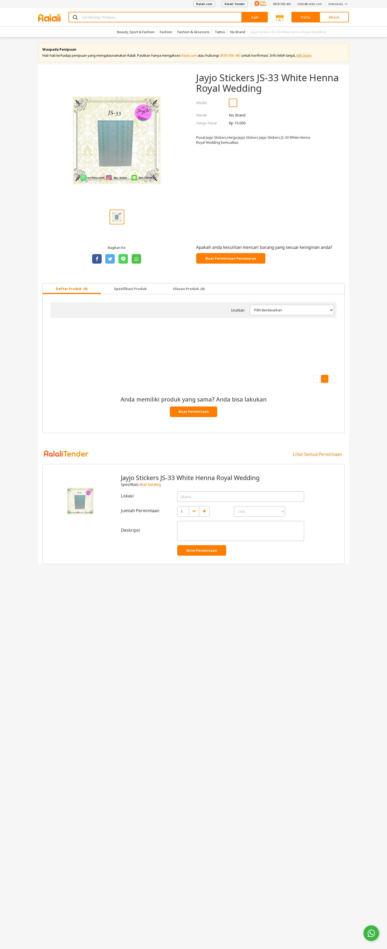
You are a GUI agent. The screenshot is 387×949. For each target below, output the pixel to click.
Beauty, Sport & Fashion (136, 32)
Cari (254, 17)
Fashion (166, 32)
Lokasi (127, 496)
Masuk (334, 17)
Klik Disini (303, 55)
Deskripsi (130, 530)
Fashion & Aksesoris (193, 32)
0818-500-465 (282, 4)
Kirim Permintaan (201, 550)
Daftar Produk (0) (72, 288)
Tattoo (220, 32)
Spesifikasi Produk (130, 288)
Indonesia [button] (336, 4)
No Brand (237, 32)
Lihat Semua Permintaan (317, 454)
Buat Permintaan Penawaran (230, 258)
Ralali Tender (235, 4)
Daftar (306, 17)
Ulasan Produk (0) (189, 288)
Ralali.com (204, 4)
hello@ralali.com (309, 4)
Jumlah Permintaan (140, 511)
